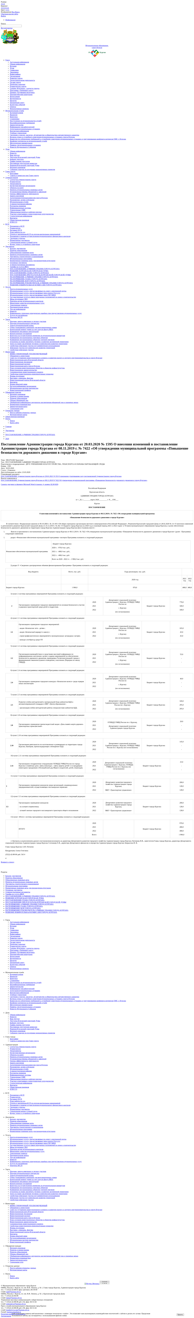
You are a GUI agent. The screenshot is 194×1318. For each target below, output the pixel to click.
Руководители (15, 182)
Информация (10, 20)
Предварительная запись (19, 307)
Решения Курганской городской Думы (24, 165)
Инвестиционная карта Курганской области (27, 360)
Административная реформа (21, 204)
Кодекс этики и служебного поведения (25, 244)
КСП (7, 224)
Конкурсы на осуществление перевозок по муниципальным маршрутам (37, 336)
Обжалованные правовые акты (22, 252)
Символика (14, 70)
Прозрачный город (17, 103)
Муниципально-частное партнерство (24, 388)
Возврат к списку (7, 862)
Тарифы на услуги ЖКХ (19, 267)
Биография (14, 173)
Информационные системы (20, 208)
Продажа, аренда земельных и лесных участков (28, 321)
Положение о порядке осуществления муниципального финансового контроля (40, 236)
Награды (13, 101)
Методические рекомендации (21, 143)
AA (2, 8)
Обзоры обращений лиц (19, 400)
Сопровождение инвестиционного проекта (26, 372)
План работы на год (17, 232)
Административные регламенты (22, 265)
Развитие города (16, 78)
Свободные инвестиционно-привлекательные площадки (31, 374)
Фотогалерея (15, 96)
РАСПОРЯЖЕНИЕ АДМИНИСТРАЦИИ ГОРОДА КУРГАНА (34, 277)
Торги (7, 319)
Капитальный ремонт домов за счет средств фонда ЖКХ (31, 329)
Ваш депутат (15, 155)
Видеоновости (15, 98)
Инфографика (15, 74)
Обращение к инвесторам (20, 356)
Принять (180, 1315)
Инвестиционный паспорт (20, 364)
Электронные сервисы (18, 305)
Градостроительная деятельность (22, 80)
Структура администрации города (23, 180)
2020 (7, 439)
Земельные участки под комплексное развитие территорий (32, 348)
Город (7, 60)
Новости (13, 153)
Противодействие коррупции (21, 94)
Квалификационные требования (22, 123)
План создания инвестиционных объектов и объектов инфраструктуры (37, 368)
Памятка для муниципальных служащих (25, 145)
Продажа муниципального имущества (24, 323)
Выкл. (17, 12)
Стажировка (14, 119)
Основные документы (18, 263)
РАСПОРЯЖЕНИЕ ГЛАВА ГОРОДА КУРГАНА (28, 279)
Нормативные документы (20, 240)
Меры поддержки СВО (19, 299)
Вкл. (13, 12)
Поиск (7, 419)
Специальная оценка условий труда (23, 242)
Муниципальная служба (14, 111)
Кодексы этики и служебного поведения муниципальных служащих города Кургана (42, 137)
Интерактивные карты (18, 415)
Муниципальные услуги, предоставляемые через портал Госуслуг (35, 293)
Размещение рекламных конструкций (24, 331)
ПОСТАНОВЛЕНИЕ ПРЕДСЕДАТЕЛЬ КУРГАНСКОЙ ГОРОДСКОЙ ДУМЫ (40, 275)
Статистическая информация (21, 216)
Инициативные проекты (19, 109)
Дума (7, 149)
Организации (15, 76)
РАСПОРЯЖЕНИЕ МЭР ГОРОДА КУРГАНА (27, 281)
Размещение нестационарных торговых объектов (29, 338)
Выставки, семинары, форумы (21, 378)
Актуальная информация (19, 62)
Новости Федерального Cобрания (23, 147)
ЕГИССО (13, 222)
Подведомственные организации (22, 186)
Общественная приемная (19, 220)
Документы (9, 246)
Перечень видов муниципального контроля (26, 301)
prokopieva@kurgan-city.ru (16, 1304)
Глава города (10, 171)
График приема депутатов (20, 161)
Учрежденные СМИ (17, 210)
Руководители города (18, 86)
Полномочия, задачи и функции (22, 200)
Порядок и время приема (19, 396)
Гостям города (15, 82)
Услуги (8, 287)
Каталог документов (18, 248)
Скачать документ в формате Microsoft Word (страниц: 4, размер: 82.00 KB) (29, 484)
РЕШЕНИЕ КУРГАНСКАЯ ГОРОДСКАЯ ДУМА (29, 271)
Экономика (14, 72)
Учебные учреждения (18, 133)
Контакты (13, 218)
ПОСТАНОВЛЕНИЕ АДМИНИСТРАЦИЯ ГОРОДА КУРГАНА (35, 269)
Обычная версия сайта (9, 14)
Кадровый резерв (16, 113)
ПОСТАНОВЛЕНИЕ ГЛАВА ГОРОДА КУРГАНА (29, 273)
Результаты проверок (18, 206)
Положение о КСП (17, 226)
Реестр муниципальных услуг (21, 289)
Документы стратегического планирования (26, 257)
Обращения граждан (13, 392)
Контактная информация (19, 131)
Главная (8, 426)
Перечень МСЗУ (16, 317)
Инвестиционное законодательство (23, 370)
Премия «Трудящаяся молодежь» (22, 92)
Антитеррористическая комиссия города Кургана (29, 198)
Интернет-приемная (17, 167)
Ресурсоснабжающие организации (23, 386)
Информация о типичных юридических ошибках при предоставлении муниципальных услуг (46, 313)
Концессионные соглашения (21, 334)
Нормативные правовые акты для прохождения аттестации (32, 261)
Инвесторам (10, 352)
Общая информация (17, 64)
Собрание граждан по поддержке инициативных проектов (32, 169)
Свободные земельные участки (22, 350)
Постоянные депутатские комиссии (23, 163)
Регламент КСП (16, 230)
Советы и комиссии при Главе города (24, 175)
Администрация (11, 178)
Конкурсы (14, 117)
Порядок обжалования (18, 250)
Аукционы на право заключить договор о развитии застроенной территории (39, 342)
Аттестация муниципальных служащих (25, 129)
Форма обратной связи (18, 384)
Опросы (13, 107)
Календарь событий (17, 105)
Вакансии (13, 115)
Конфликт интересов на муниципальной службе (28, 141)
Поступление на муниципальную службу (26, 121)
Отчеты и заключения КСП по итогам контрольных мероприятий (35, 234)
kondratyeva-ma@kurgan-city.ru (17, 1310)
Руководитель (15, 228)
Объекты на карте (17, 188)
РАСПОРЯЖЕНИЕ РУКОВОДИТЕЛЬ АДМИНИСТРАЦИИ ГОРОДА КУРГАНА (41, 283)
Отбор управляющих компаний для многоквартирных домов (33, 327)
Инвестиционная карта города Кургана (25, 366)
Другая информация (17, 309)
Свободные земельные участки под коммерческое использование (35, 346)
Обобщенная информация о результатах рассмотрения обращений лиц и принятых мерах (44, 402)
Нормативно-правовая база (20, 404)
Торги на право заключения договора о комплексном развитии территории (38, 344)
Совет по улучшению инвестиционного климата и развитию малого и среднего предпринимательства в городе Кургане (56, 358)
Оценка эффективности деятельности (24, 194)
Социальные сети (16, 408)
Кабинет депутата (17, 159)
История (13, 66)
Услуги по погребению (19, 315)
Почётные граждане (17, 84)
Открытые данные (12, 410)
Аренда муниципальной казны (22, 325)
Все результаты (6, 28)
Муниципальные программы (21, 259)
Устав (12, 68)
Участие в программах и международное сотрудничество (32, 214)
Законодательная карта (18, 406)
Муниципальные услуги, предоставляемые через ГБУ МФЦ (33, 295)
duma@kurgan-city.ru (14, 1298)
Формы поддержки (17, 376)
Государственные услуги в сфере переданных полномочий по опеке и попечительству (43, 297)
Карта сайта (14, 423)
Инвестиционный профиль (20, 390)
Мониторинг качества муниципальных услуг (27, 303)
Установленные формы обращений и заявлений (28, 192)
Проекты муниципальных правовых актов (26, 190)
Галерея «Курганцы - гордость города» (25, 88)
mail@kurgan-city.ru (13, 1292)
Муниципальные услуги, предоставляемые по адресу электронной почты (38, 291)
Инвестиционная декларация (21, 362)
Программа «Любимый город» (21, 90)
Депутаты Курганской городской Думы (25, 157)
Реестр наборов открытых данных (23, 413)
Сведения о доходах (17, 238)
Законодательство (16, 125)
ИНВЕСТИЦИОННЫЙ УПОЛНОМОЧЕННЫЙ (28, 354)
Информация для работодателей (22, 127)
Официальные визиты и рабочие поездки (26, 212)
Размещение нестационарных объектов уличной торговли (32, 340)
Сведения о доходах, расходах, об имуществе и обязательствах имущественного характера (44, 135)
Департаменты (15, 184)
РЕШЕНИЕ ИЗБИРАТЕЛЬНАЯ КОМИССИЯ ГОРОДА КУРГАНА (36, 285)
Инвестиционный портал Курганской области (27, 380)
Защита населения (17, 196)
